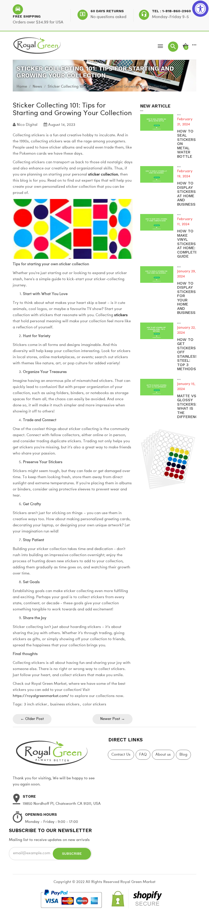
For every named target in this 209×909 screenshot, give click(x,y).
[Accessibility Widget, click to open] (200, 9)
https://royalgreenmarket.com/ (41, 696)
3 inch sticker (35, 704)
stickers (121, 315)
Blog (183, 755)
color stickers (94, 704)
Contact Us (120, 755)
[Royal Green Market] (57, 752)
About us (163, 755)
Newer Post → (112, 719)
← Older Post (32, 719)
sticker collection (103, 175)
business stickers (65, 704)
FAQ (143, 755)
